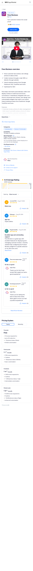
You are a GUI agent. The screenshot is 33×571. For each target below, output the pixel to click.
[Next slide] (30, 62)
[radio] (8, 324)
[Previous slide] (3, 62)
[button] (13, 135)
